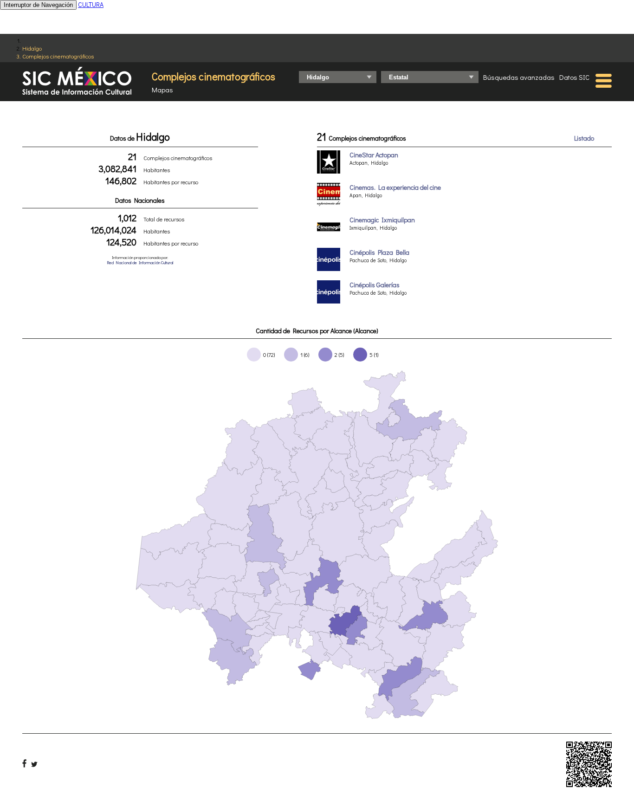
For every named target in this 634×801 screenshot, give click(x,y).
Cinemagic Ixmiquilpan (382, 219)
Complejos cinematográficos (58, 56)
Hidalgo (32, 48)
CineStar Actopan (373, 154)
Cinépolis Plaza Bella (379, 252)
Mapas (162, 89)
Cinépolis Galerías (374, 284)
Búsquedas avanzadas (519, 77)
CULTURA (91, 4)
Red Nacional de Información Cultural (140, 262)
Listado (584, 138)
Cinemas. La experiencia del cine (395, 187)
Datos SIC (574, 77)
